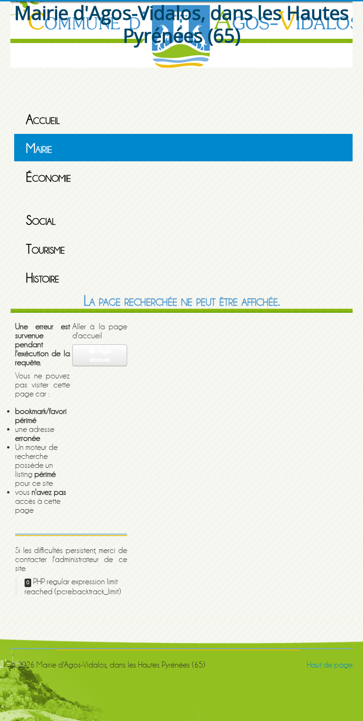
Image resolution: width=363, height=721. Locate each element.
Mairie (39, 148)
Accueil (43, 120)
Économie (48, 177)
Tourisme (45, 249)
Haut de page (330, 664)
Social (41, 220)
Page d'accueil (100, 355)
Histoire (42, 278)
